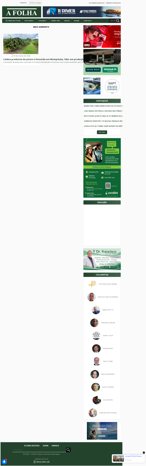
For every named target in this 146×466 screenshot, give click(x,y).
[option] (102, 36)
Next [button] (117, 35)
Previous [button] (89, 35)
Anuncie (23, 3)
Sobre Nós (55, 21)
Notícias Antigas (35, 3)
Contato (87, 21)
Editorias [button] (29, 21)
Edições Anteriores (113, 3)
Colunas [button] (42, 21)
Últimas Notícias (13, 21)
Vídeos (67, 21)
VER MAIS (102, 132)
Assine (76, 21)
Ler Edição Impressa (96, 3)
